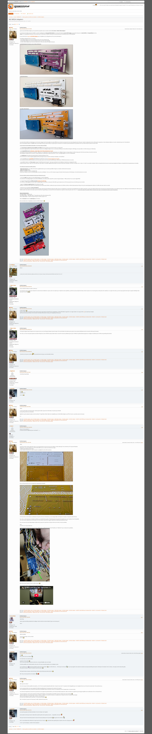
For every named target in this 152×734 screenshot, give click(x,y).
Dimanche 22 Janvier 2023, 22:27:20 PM (26, 389)
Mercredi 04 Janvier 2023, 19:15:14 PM (26, 308)
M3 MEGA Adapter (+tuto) (28, 259)
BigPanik (12, 371)
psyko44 (12, 388)
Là (84, 311)
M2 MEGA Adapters (23, 27)
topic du (33, 36)
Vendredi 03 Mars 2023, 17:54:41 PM (25, 442)
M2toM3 (93, 259)
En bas (10, 24)
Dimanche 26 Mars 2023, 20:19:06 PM (25, 653)
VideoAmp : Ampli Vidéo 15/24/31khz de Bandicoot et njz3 (41, 151)
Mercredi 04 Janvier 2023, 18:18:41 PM (26, 286)
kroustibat (12, 616)
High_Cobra (13, 285)
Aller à (126, 731)
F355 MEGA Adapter (50, 259)
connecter (25, 1)
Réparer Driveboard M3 (28, 260)
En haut (10, 726)
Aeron (11, 426)
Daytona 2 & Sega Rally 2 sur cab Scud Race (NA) (59, 260)
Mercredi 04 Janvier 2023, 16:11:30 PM (26, 28)
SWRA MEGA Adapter (58, 259)
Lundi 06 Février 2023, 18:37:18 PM (25, 406)
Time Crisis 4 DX (42, 261)
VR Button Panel (103, 259)
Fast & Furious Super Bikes (27, 261)
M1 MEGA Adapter (43, 259)
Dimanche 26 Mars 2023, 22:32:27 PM (25, 710)
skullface (12, 264)
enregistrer (33, 1)
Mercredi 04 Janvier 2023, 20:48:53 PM (26, 351)
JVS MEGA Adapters (72, 259)
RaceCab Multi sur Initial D (45, 260)
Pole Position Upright (49, 261)
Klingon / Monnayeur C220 (36, 260)
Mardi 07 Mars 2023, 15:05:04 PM (25, 617)
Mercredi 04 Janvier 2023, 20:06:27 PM (26, 329)
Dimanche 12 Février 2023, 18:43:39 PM (26, 427)
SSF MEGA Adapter (65, 259)
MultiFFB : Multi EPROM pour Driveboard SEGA (83, 259)
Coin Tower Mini (98, 259)
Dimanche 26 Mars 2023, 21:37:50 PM (25, 679)
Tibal (11, 27)
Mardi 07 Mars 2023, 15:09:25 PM (25, 632)
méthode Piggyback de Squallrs (53, 158)
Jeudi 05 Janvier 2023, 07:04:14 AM (25, 372)
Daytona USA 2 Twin (36, 261)
